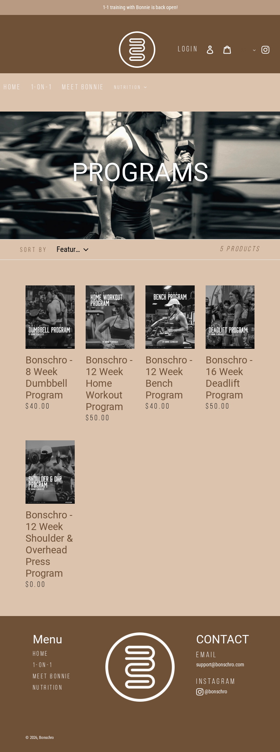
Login (188, 49)
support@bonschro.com (220, 664)
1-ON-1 (43, 665)
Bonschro (46, 737)
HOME (40, 654)
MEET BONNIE (52, 677)
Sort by (33, 250)
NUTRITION (48, 688)
